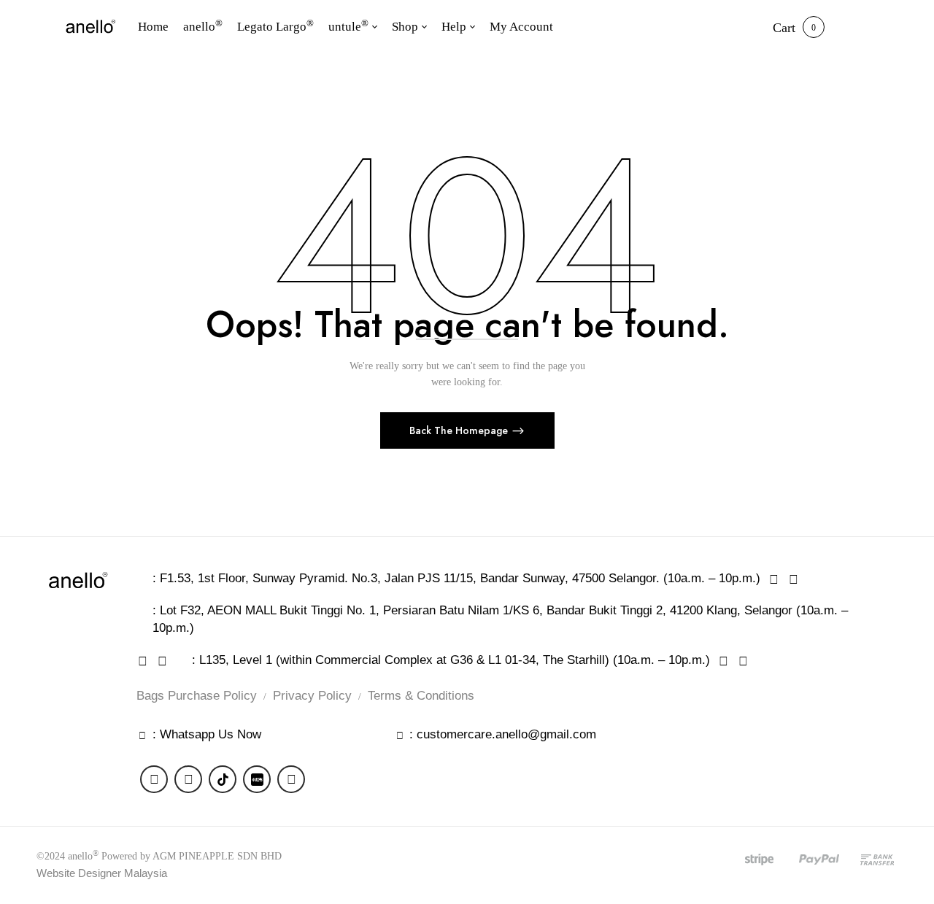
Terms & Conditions (421, 696)
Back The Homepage (460, 430)
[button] (784, 28)
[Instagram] (188, 779)
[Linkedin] (291, 779)
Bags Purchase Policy (196, 696)
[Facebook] (154, 779)
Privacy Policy (312, 696)
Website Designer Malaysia (101, 873)
